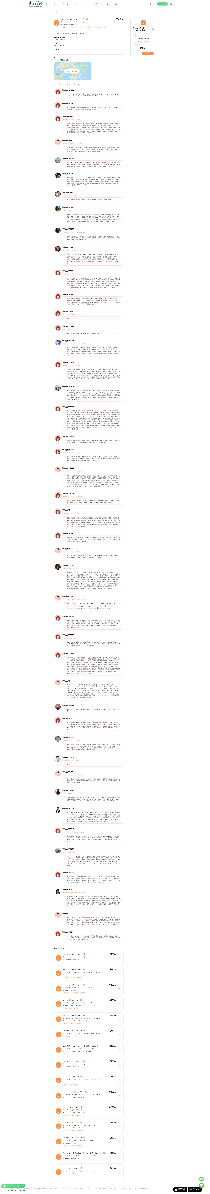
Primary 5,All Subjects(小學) (73, 19)
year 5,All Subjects (71, 1122)
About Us (11, 1188)
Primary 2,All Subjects (73, 954)
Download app (101, 1188)
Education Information (23, 1188)
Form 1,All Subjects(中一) (73, 1092)
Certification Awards (39, 1188)
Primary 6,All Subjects (73, 985)
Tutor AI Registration (140, 1188)
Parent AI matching (125, 1188)
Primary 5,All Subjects (73, 969)
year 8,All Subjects (71, 1000)
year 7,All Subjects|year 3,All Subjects (79, 1046)
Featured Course (79, 1188)
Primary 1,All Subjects (72, 1031)
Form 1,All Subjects (71, 1168)
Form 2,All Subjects (71, 1107)
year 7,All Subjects (71, 1076)
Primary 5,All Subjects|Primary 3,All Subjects (82, 1153)
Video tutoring (66, 1188)
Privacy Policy (112, 1188)
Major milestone (54, 1188)
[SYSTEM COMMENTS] (201, 1185)
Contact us (90, 1188)
